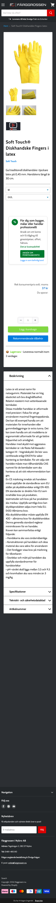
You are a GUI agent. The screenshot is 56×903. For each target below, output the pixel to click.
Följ (42, 829)
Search (4, 878)
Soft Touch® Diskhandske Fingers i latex (27, 148)
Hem (6, 26)
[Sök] (51, 13)
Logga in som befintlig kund (32, 260)
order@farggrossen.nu (17, 863)
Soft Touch (11, 161)
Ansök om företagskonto (31, 253)
